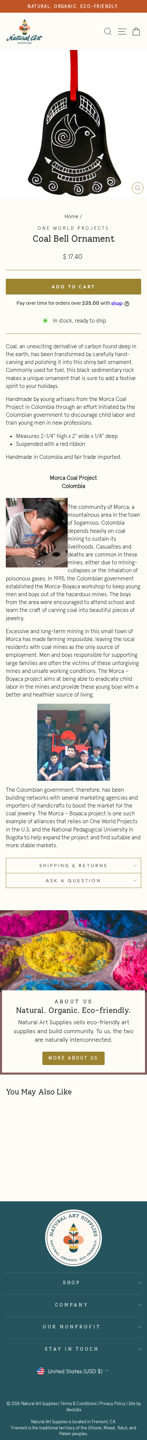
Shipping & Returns (73, 865)
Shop (72, 1282)
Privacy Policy (112, 1403)
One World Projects (73, 228)
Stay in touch (72, 1349)
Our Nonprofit (72, 1326)
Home (71, 216)
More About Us (73, 1058)
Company (72, 1304)
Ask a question (73, 880)
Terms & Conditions (78, 1403)
